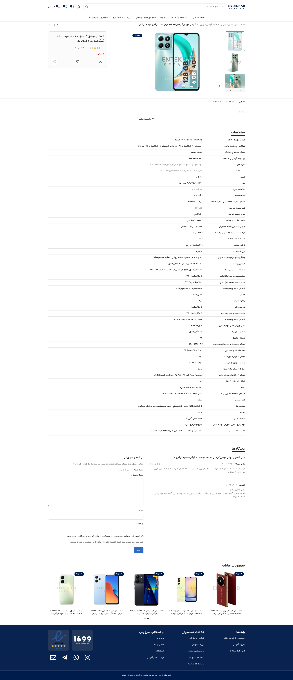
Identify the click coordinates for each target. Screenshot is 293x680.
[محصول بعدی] (50, 25)
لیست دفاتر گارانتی (155, 657)
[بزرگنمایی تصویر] (218, 86)
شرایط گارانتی (239, 644)
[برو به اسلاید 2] (145, 618)
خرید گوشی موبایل (208, 24)
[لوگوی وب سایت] (236, 7)
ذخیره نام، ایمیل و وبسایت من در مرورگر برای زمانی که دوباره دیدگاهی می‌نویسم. (103, 536)
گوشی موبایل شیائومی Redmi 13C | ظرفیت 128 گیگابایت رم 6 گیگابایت (66, 612)
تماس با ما (159, 644)
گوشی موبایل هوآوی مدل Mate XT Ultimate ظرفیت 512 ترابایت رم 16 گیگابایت (226, 614)
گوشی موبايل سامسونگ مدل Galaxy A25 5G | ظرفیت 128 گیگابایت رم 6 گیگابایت (186, 614)
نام (141, 510)
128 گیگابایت (197, 189)
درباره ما (160, 638)
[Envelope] (53, 657)
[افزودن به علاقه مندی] (77, 61)
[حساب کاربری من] (79, 7)
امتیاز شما (137, 470)
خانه (243, 24)
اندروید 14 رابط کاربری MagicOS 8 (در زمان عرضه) (181, 171)
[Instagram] (88, 657)
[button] (240, 90)
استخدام (160, 651)
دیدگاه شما (137, 475)
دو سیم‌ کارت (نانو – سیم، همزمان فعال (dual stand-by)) (176, 164)
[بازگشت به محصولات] (53, 25)
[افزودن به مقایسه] (100, 61)
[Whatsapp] (76, 657)
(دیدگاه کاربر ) (81, 48)
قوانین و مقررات (196, 638)
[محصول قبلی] (57, 25)
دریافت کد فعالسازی (195, 664)
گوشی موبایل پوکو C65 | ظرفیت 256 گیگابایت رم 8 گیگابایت (146, 612)
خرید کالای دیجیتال (228, 24)
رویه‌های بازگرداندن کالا (234, 638)
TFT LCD (199, 208)
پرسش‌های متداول (195, 651)
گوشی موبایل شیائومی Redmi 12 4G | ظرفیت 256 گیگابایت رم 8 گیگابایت (107, 612)
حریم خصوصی (198, 644)
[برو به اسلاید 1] (148, 618)
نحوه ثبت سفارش (237, 651)
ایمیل (139, 523)
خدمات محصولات (196, 657)
